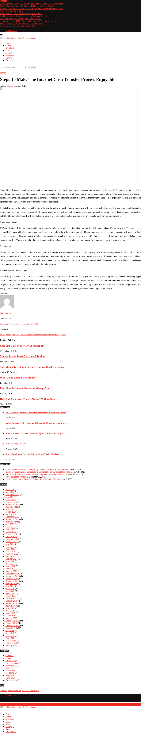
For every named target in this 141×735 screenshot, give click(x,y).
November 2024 (13, 504)
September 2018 (13, 625)
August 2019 (11, 606)
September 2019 (13, 603)
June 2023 (10, 524)
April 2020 (10, 593)
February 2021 (12, 569)
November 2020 (13, 576)
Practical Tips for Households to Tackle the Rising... (22, 23)
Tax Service (11, 60)
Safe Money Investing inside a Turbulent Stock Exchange (32, 367)
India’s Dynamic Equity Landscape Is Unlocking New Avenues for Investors (37, 423)
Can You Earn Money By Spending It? (22, 345)
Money (9, 53)
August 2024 (11, 507)
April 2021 (10, 566)
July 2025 (10, 497)
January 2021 (11, 571)
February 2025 (12, 502)
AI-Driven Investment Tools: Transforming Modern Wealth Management (31, 8)
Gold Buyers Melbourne (10, 690)
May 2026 (10, 492)
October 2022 (11, 541)
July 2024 (10, 509)
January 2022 (11, 556)
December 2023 (12, 517)
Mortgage (10, 55)
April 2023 (10, 529)
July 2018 (10, 630)
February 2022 (12, 554)
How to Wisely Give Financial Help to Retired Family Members (32, 454)
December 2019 (12, 598)
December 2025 (12, 494)
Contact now (11, 30)
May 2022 (10, 546)
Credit (8, 45)
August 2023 (11, 522)
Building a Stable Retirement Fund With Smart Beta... (23, 16)
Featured (11, 658)
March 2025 (11, 499)
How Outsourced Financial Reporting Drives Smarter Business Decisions (32, 3)
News (10, 675)
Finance (11, 660)
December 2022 (12, 539)
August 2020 (11, 583)
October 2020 (11, 578)
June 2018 (10, 633)
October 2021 (11, 559)
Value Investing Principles (11, 11)
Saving (9, 58)
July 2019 (10, 608)
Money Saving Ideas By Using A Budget (22, 356)
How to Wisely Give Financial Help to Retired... (21, 13)
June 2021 (10, 564)
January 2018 (11, 645)
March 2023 (11, 531)
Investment (10, 48)
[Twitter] (1, 709)
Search (32, 68)
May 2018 (10, 635)
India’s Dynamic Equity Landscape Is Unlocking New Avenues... (28, 6)
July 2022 (10, 544)
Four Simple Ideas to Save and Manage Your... (26, 388)
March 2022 (11, 551)
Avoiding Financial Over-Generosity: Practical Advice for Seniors (28, 21)
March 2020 (11, 596)
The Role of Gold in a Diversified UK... (17, 26)
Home (8, 43)
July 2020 (10, 586)
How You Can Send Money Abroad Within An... (27, 398)
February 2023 (12, 534)
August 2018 (11, 628)
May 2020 (10, 591)
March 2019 (11, 616)
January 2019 (11, 618)
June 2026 (10, 489)
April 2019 (10, 613)
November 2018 (13, 620)
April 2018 (10, 638)
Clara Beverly (11, 86)
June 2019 (10, 611)
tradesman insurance (30, 690)
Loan (8, 50)
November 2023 (13, 519)
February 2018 (12, 643)
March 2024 (11, 512)
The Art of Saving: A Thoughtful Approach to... (20, 18)
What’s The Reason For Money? (18, 377)
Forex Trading (13, 663)
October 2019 (11, 601)
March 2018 (11, 640)
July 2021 (10, 561)
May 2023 (10, 526)
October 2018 (11, 623)
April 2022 (10, 549)
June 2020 (10, 588)
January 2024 (11, 514)
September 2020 (13, 581)
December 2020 (12, 573)
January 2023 (11, 536)
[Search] (1, 65)
